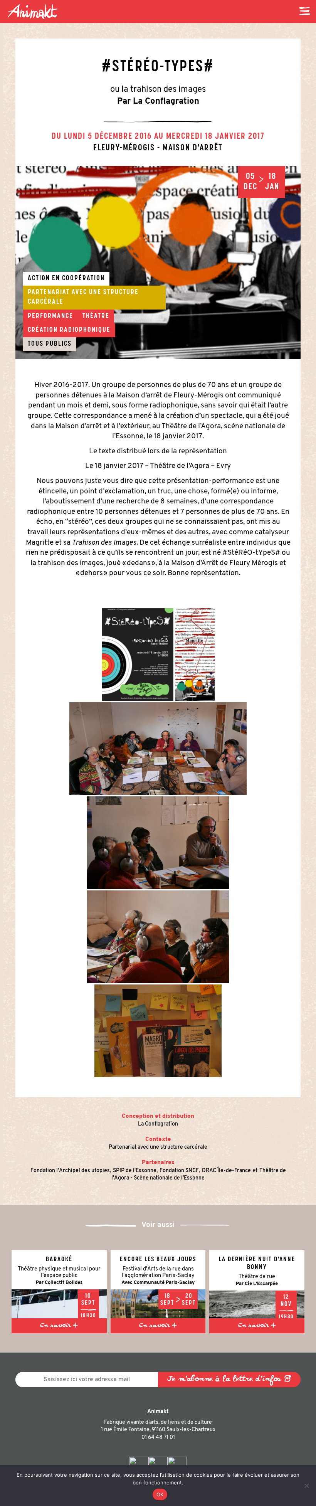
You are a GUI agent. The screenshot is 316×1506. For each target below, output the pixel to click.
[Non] (306, 1485)
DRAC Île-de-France (226, 1171)
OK (160, 1494)
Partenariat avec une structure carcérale (158, 1147)
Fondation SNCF (179, 1171)
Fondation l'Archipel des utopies (70, 1171)
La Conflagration (158, 1124)
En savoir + (59, 1326)
